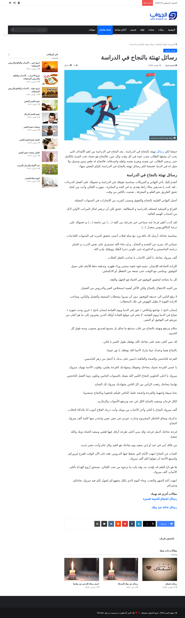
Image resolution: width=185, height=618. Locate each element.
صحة (152, 30)
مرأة (162, 30)
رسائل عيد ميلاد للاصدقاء (128, 584)
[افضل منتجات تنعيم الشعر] (50, 156)
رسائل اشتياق (171, 584)
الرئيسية (171, 30)
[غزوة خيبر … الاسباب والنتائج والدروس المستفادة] (50, 66)
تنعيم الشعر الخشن (32, 101)
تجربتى (133, 30)
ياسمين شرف (170, 65)
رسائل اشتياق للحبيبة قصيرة (160, 498)
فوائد (142, 30)
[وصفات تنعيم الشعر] (50, 130)
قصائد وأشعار (105, 30)
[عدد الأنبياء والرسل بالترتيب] (50, 169)
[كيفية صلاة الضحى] (50, 182)
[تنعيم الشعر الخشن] (50, 105)
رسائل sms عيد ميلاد (164, 507)
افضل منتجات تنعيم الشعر (29, 152)
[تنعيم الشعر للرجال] (50, 118)
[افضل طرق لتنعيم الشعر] (50, 143)
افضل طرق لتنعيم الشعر (30, 139)
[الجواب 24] (163, 16)
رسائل (160, 151)
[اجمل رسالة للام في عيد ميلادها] (81, 569)
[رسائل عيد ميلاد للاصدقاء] (120, 569)
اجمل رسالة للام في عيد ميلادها (86, 584)
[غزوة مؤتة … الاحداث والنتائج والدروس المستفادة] (50, 92)
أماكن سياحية (120, 30)
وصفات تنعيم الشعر (32, 127)
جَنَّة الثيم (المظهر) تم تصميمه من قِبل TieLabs (116, 613)
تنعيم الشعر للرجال (32, 114)
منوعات (92, 30)
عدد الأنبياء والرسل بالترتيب (28, 165)
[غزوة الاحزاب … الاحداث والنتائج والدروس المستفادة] (50, 79)
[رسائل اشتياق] (159, 569)
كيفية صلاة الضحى (32, 178)
